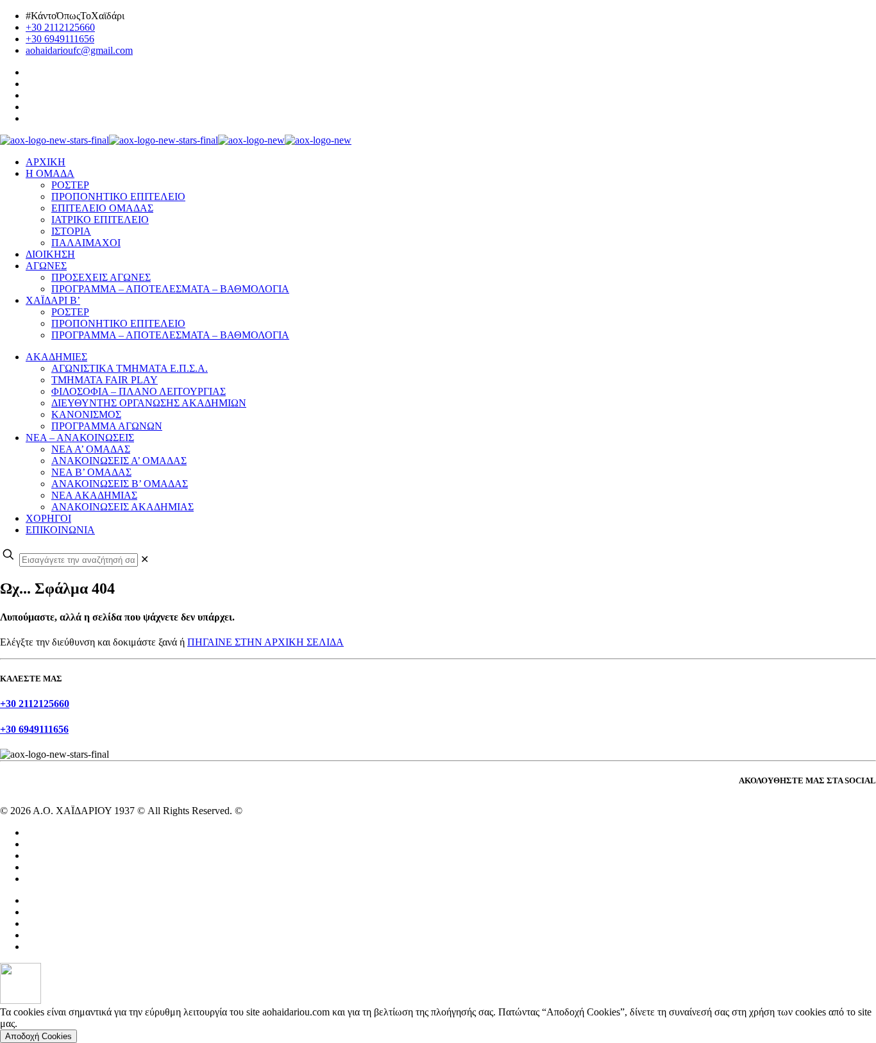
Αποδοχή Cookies (38, 1036)
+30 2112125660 (60, 27)
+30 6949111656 (60, 38)
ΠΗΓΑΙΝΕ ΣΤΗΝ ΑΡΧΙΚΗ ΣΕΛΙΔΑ (265, 642)
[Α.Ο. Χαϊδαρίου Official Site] (175, 140)
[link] (144, 559)
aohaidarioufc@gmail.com (79, 50)
